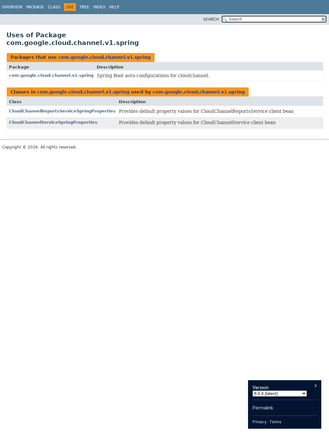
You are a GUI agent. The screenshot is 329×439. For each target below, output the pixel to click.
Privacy (259, 421)
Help (114, 7)
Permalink (263, 408)
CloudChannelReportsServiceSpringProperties (62, 111)
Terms (275, 421)
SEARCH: (211, 19)
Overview (12, 7)
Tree (84, 7)
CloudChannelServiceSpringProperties (53, 122)
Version (261, 387)
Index (99, 7)
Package (35, 7)
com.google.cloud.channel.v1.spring (104, 57)
